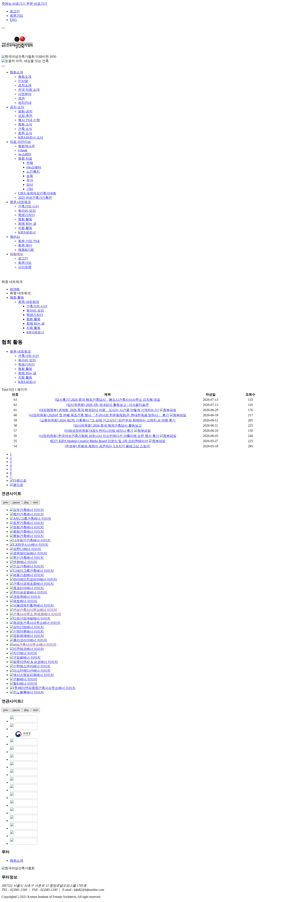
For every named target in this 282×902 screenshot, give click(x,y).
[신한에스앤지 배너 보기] (30, 666)
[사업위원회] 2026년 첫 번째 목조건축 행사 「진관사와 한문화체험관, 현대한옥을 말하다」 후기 (99, 415)
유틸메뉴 (16, 254)
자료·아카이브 (20, 142)
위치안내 (24, 102)
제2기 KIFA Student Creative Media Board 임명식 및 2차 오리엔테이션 (99, 441)
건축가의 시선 (28, 206)
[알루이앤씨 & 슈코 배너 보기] (34, 662)
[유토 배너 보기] (23, 601)
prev (5, 502)
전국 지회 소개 (29, 89)
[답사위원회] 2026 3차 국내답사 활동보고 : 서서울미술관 (107, 405)
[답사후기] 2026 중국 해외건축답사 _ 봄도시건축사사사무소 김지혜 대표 (107, 399)
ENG (13, 20)
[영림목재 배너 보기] (27, 636)
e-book (22, 150)
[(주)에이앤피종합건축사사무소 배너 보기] (43, 688)
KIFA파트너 (27, 232)
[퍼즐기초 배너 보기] (27, 575)
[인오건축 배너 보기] (27, 566)
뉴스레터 (24, 154)
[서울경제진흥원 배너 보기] (32, 605)
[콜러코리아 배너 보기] (28, 640)
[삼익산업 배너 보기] (27, 627)
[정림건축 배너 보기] (27, 527)
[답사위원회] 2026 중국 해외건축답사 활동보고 (107, 425)
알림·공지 (25, 111)
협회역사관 (26, 146)
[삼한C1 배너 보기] (25, 549)
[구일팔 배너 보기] (25, 657)
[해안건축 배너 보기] (27, 514)
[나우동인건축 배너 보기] (30, 540)
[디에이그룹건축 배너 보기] (32, 570)
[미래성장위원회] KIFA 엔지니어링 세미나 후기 (98, 430)
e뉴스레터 (33, 167)
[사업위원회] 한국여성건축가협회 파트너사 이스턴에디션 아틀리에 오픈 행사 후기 (99, 436)
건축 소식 (25, 128)
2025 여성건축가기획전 (35, 197)
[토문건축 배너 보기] (27, 523)
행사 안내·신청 (29, 120)
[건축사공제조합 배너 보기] (32, 583)
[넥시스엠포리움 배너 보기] (32, 675)
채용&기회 (26, 249)
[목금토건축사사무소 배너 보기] (35, 622)
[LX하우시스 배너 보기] (29, 544)
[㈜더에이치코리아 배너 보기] (33, 579)
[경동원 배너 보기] (25, 596)
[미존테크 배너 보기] (27, 649)
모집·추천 (25, 115)
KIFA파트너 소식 (30, 137)
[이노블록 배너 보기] (27, 692)
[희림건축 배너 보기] (27, 531)
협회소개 (16, 72)
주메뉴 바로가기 (14, 3)
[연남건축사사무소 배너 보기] (33, 609)
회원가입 (16, 15)
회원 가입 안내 (29, 241)
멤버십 (15, 236)
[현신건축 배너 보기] (27, 557)
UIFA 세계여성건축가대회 (37, 193)
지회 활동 (25, 228)
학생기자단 (26, 215)
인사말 (23, 81)
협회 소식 (25, 124)
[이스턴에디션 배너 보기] (30, 670)
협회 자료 (25, 158)
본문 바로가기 (36, 3)
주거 (29, 180)
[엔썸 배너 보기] (23, 562)
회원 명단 (25, 245)
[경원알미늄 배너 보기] (28, 553)
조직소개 (24, 85)
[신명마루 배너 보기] (27, 631)
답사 (29, 184)
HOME (15, 289)
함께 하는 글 (27, 223)
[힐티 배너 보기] (23, 683)
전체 (29, 163)
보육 (29, 176)
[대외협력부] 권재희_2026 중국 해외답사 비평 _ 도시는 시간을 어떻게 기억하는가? (99, 410)
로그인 (15, 11)
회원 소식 (25, 133)
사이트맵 (24, 267)
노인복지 (33, 171)
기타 (29, 189)
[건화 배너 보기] (23, 679)
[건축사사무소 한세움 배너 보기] (35, 614)
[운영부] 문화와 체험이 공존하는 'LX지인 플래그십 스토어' (107, 446)
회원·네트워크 (20, 202)
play (26, 502)
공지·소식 (17, 107)
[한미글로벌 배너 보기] (28, 592)
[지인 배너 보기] (23, 653)
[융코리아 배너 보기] (27, 588)
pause (16, 502)
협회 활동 (25, 219)
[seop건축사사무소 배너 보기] (33, 644)
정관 (21, 98)
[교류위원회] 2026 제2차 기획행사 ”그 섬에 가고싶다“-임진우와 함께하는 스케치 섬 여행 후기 (107, 420)
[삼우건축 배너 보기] (27, 510)
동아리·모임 (27, 210)
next (35, 502)
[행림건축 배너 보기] (27, 536)
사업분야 (24, 94)
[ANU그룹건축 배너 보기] (30, 518)
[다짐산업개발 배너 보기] (30, 618)
